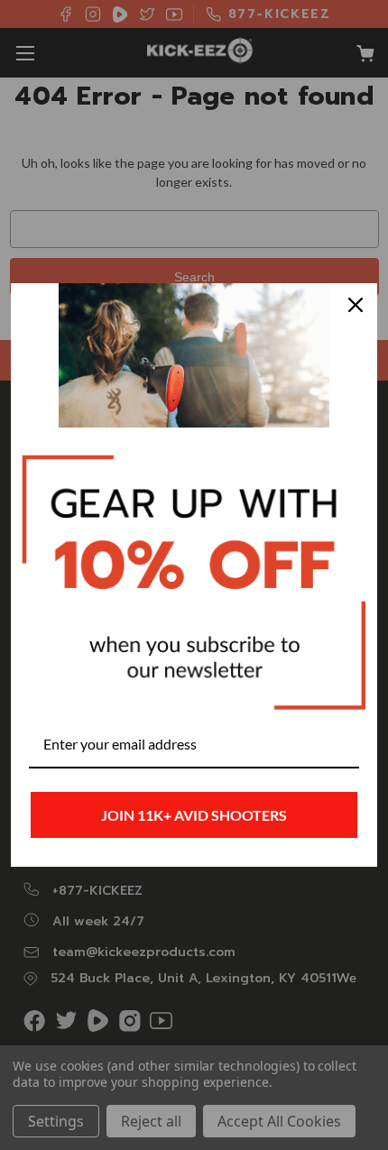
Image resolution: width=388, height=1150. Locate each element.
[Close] (355, 305)
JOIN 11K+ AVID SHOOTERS (194, 814)
